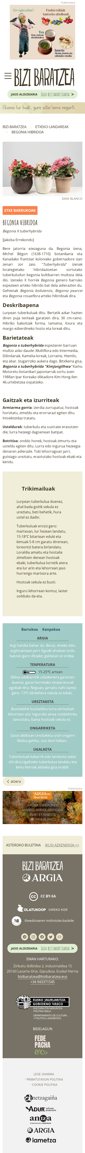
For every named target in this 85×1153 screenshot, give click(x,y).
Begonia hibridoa (28, 132)
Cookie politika (44, 1084)
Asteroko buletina (23, 845)
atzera (15, 781)
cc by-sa (48, 896)
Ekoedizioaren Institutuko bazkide (49, 920)
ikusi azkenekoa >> (62, 845)
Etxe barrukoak (20, 210)
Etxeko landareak (52, 126)
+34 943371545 (42, 981)
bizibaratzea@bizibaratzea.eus (42, 976)
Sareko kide (58, 910)
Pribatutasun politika (45, 1079)
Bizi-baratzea (14, 126)
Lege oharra (44, 1074)
